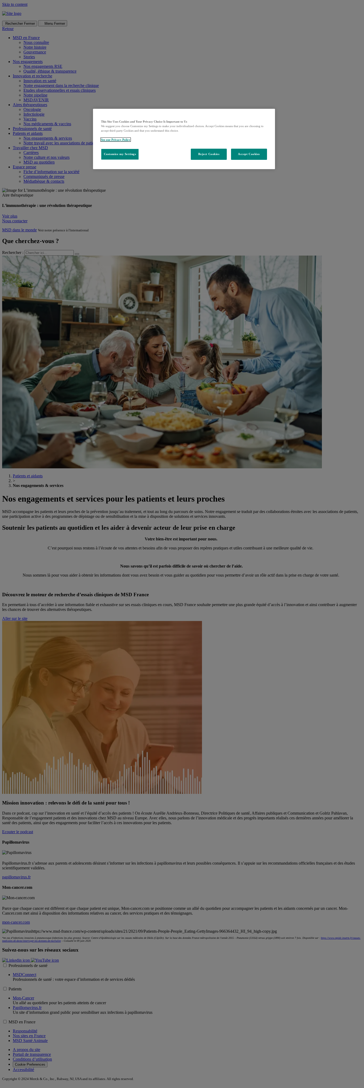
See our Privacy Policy (115, 139)
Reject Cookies (209, 154)
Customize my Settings (120, 154)
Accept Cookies (249, 154)
